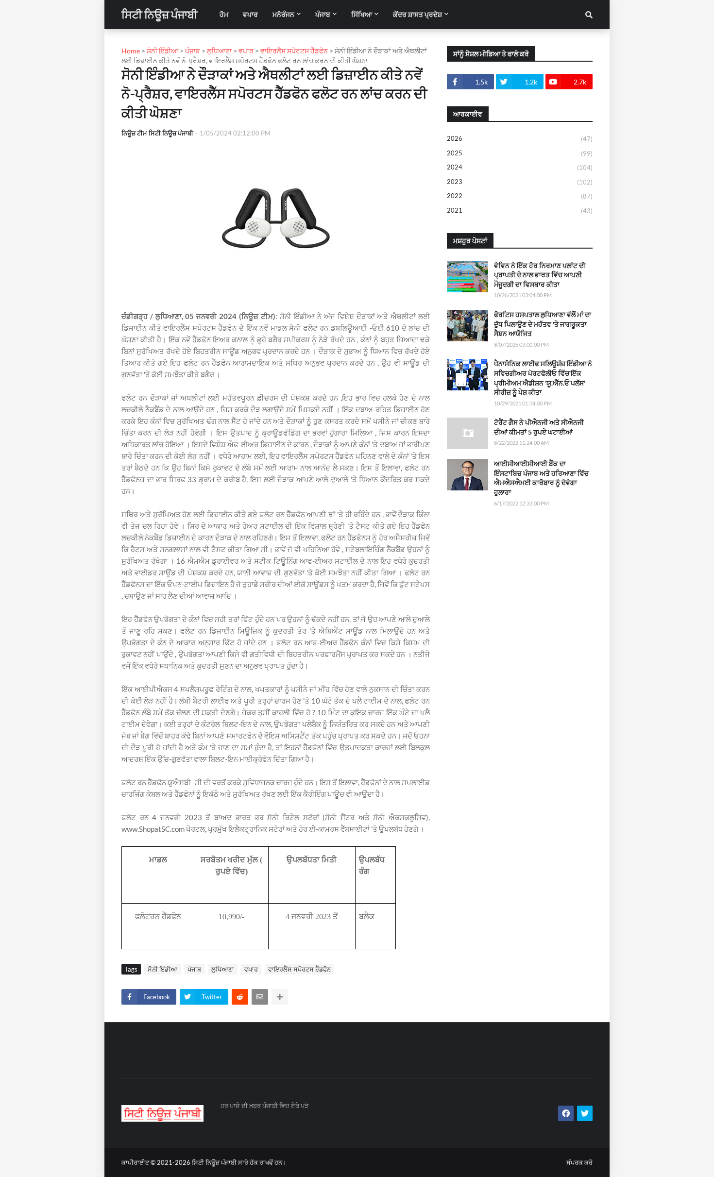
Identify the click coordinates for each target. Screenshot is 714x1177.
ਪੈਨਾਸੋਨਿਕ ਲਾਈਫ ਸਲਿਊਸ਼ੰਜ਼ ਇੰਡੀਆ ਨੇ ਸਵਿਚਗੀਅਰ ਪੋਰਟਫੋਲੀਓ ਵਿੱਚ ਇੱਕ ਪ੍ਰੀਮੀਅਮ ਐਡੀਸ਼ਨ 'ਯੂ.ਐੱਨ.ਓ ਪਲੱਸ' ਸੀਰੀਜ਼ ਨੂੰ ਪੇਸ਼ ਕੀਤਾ (543, 377)
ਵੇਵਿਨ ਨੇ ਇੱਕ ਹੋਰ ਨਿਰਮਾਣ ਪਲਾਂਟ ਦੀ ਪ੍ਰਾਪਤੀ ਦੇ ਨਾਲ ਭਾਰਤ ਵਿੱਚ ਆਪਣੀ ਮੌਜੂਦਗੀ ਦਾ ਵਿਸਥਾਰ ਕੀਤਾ (539, 274)
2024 (520, 167)
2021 (520, 210)
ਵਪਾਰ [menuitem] (250, 14)
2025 (520, 153)
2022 (520, 196)
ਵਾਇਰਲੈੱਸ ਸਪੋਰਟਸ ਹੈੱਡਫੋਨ (299, 969)
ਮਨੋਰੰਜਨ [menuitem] (283, 14)
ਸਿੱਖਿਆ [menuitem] (361, 14)
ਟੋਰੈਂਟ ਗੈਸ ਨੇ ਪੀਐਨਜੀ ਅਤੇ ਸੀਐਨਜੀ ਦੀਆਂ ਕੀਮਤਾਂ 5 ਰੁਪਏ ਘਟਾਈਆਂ (539, 427)
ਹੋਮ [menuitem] (224, 14)
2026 (520, 139)
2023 (520, 182)
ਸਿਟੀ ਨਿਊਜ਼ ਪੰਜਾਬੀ (159, 14)
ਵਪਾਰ (251, 969)
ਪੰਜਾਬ (194, 969)
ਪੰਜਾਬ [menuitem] (322, 14)
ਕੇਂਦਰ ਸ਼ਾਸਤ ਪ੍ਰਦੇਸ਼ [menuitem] (417, 14)
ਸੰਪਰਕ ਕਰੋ (579, 1162)
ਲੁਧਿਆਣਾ (222, 969)
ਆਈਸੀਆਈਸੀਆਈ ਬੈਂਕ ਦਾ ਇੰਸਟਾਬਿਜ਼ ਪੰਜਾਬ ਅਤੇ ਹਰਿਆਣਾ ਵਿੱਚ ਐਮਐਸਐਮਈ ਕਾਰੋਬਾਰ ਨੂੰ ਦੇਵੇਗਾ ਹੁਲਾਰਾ (541, 477)
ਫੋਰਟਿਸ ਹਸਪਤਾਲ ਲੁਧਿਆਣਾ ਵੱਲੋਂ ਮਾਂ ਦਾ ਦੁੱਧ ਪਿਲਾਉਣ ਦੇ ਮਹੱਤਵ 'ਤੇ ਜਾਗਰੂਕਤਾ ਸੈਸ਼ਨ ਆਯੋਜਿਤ (542, 323)
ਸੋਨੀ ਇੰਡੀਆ (162, 969)
